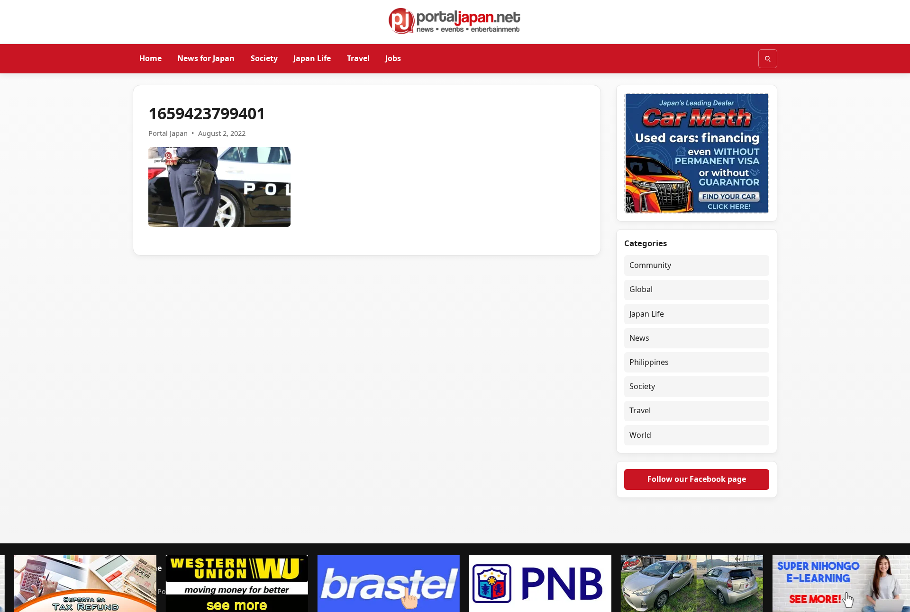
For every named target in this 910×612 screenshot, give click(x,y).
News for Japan (206, 58)
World (640, 435)
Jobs (393, 58)
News (639, 338)
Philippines (649, 362)
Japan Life (312, 58)
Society (264, 58)
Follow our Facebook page (696, 479)
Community (650, 265)
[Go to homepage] (455, 21)
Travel (358, 58)
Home (150, 58)
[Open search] (767, 58)
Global (641, 289)
